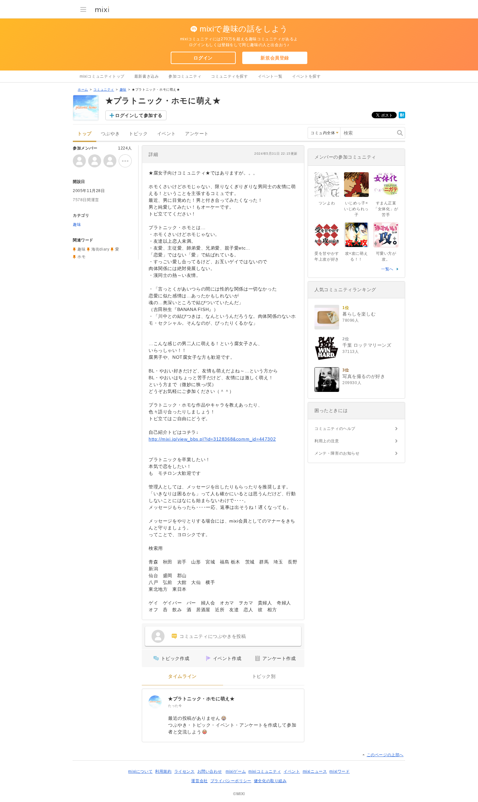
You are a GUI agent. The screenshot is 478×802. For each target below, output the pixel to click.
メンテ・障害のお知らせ (337, 453)
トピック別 (264, 676)
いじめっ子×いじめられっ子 (356, 209)
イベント (166, 133)
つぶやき (110, 133)
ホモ (81, 256)
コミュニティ (103, 89)
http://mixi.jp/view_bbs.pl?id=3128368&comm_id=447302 (212, 439)
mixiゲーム (236, 771)
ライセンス (184, 771)
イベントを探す (306, 76)
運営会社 (199, 781)
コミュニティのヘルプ (334, 428)
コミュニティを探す (229, 76)
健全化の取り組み (270, 781)
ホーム (83, 89)
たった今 (175, 705)
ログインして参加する (139, 115)
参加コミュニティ (184, 76)
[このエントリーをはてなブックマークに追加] (402, 117)
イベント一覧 (270, 76)
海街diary (100, 249)
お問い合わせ (209, 771)
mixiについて (140, 771)
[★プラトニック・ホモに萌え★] (155, 701)
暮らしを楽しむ (359, 314)
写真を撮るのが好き (363, 376)
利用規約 (163, 771)
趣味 (123, 89)
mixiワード (339, 771)
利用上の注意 (326, 441)
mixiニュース (315, 771)
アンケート (197, 133)
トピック (138, 133)
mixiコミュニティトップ (102, 76)
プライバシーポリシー (230, 781)
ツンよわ (327, 203)
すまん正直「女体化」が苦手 (386, 209)
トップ (84, 133)
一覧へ (387, 269)
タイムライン (182, 676)
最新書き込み (146, 76)
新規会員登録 (274, 57)
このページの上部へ (385, 755)
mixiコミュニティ (264, 771)
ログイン (202, 57)
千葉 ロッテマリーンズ (367, 345)
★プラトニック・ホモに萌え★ (201, 698)
